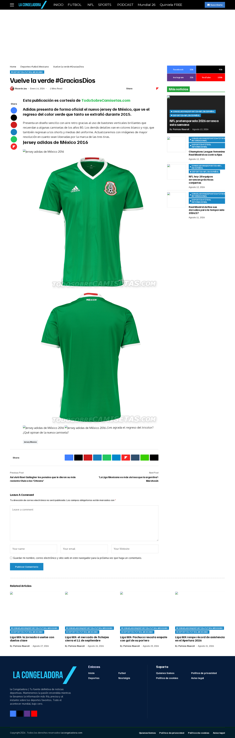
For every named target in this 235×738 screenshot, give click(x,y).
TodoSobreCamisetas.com (105, 100)
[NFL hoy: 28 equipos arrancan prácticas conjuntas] (176, 172)
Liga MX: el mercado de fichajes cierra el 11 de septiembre (87, 638)
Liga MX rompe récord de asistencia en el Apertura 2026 (200, 638)
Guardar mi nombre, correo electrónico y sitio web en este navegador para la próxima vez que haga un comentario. (77, 558)
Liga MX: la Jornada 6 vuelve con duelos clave (32, 638)
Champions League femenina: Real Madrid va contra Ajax (207, 153)
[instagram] (27, 714)
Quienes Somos (165, 672)
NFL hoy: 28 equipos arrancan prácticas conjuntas (201, 179)
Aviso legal (197, 677)
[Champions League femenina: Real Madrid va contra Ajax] (176, 144)
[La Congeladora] (32, 5)
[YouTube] (34, 714)
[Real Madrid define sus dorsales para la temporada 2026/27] (176, 200)
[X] (20, 714)
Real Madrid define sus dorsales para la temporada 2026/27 (206, 209)
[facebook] (13, 714)
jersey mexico (30, 442)
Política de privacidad (204, 672)
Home (13, 66)
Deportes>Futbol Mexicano (34, 66)
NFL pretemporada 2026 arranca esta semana (194, 122)
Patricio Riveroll (181, 129)
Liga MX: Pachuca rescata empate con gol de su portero (143, 638)
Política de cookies (167, 677)
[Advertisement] (117, 35)
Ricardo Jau (21, 88)
